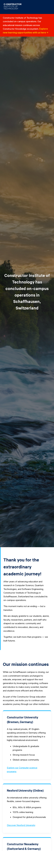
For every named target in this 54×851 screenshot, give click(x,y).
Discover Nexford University (21, 825)
